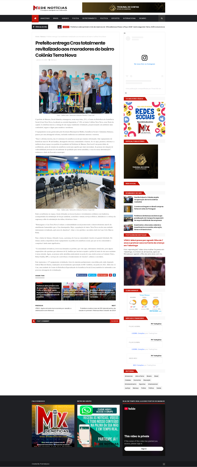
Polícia (75, 18)
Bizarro (142, 18)
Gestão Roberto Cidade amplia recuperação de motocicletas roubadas (146, 199)
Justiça (127, 388)
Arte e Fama (139, 376)
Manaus (65, 18)
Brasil (55, 18)
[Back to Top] (164, 464)
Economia (137, 380)
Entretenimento (90, 18)
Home (37, 37)
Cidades (128, 380)
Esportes (115, 18)
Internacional (129, 18)
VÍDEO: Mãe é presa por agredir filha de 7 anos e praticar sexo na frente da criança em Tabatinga (144, 243)
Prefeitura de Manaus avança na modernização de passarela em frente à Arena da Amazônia (102, 293)
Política (104, 18)
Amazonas (45, 18)
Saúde (159, 388)
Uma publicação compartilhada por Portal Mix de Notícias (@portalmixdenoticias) (155, 88)
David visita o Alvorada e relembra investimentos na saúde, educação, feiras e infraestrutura (148, 227)
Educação (147, 380)
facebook (114, 321)
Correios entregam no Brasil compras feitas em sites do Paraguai (148, 207)
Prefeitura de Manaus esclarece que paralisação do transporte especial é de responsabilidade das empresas (148, 218)
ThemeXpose (44, 464)
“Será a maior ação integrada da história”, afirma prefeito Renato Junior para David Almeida (75, 293)
